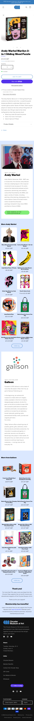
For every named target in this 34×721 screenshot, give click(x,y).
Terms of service (8, 717)
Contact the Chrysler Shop (11, 668)
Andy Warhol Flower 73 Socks (9, 268)
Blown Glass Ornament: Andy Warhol (9, 245)
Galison (3, 56)
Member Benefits (8, 664)
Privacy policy (29, 715)
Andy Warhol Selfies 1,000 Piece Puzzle (25, 548)
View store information (9, 94)
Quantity (3, 63)
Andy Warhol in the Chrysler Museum (14, 212)
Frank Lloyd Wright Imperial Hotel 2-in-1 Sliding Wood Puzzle (25, 572)
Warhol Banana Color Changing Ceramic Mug (9, 502)
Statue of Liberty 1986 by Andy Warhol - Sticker (25, 338)
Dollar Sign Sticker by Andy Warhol (9, 291)
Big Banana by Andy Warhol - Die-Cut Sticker (25, 268)
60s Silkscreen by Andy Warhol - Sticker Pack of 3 (9, 338)
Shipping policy (17, 717)
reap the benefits (16, 609)
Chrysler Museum (8, 660)
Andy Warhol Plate (9, 314)
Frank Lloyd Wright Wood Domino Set (9, 478)
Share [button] (5, 130)
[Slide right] (20, 47)
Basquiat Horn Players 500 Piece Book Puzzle (25, 525)
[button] (3, 7)
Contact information (26, 717)
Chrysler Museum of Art (10, 715)
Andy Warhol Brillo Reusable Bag (9, 548)
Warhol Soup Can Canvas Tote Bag (24, 315)
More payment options (17, 85)
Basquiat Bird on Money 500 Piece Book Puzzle (9, 525)
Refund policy (21, 715)
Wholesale (6, 679)
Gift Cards (6, 671)
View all (17, 346)
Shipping (3, 61)
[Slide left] (13, 47)
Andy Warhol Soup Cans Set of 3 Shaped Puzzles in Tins (9, 571)
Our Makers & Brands (9, 675)
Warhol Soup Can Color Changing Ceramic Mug (25, 478)
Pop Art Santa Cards (25, 291)
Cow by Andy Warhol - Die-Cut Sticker (25, 245)
